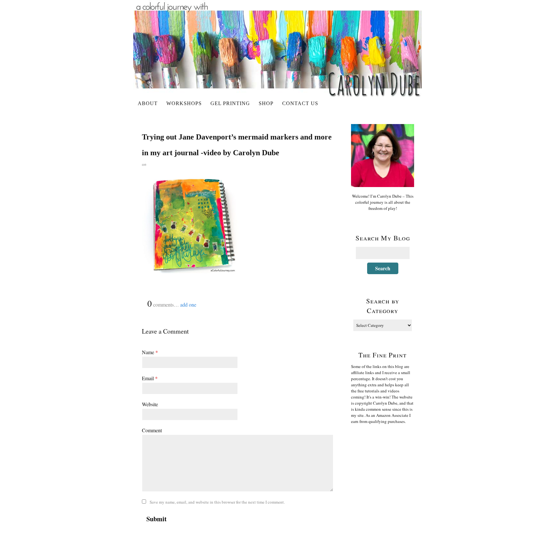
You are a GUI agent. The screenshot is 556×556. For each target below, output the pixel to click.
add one (188, 304)
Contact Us (300, 103)
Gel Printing (230, 103)
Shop (266, 103)
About (148, 103)
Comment (152, 430)
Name (150, 352)
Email (150, 378)
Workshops (184, 103)
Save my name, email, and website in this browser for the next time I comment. (217, 502)
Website (150, 404)
